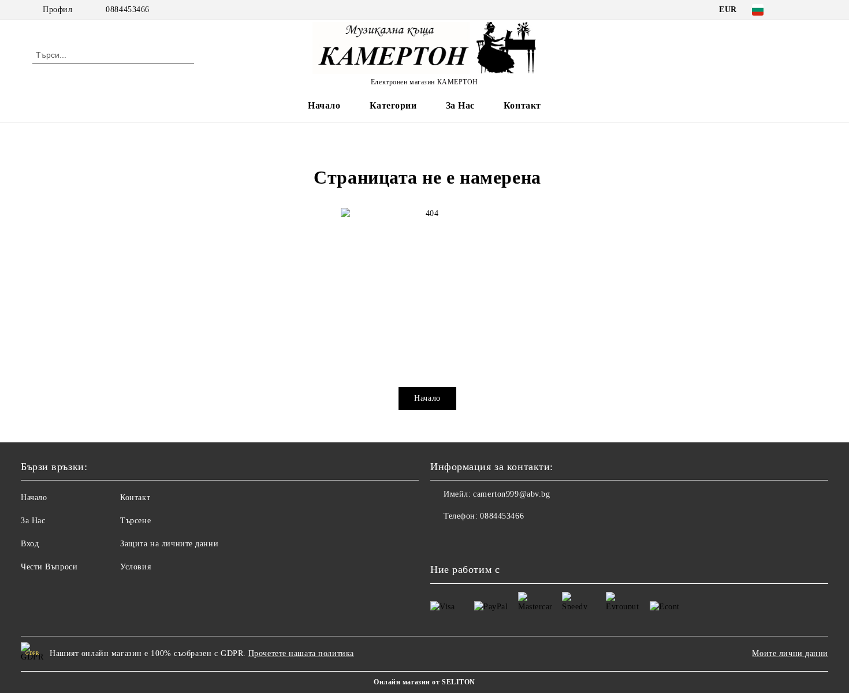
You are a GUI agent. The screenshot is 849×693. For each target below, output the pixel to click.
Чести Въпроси (49, 566)
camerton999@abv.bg (511, 494)
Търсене (135, 520)
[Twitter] (810, 9)
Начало (324, 105)
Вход (30, 543)
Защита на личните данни (169, 543)
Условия (135, 566)
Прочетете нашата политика (301, 653)
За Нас (460, 105)
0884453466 (128, 9)
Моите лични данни (790, 653)
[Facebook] (793, 9)
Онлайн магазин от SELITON (424, 682)
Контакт (522, 105)
